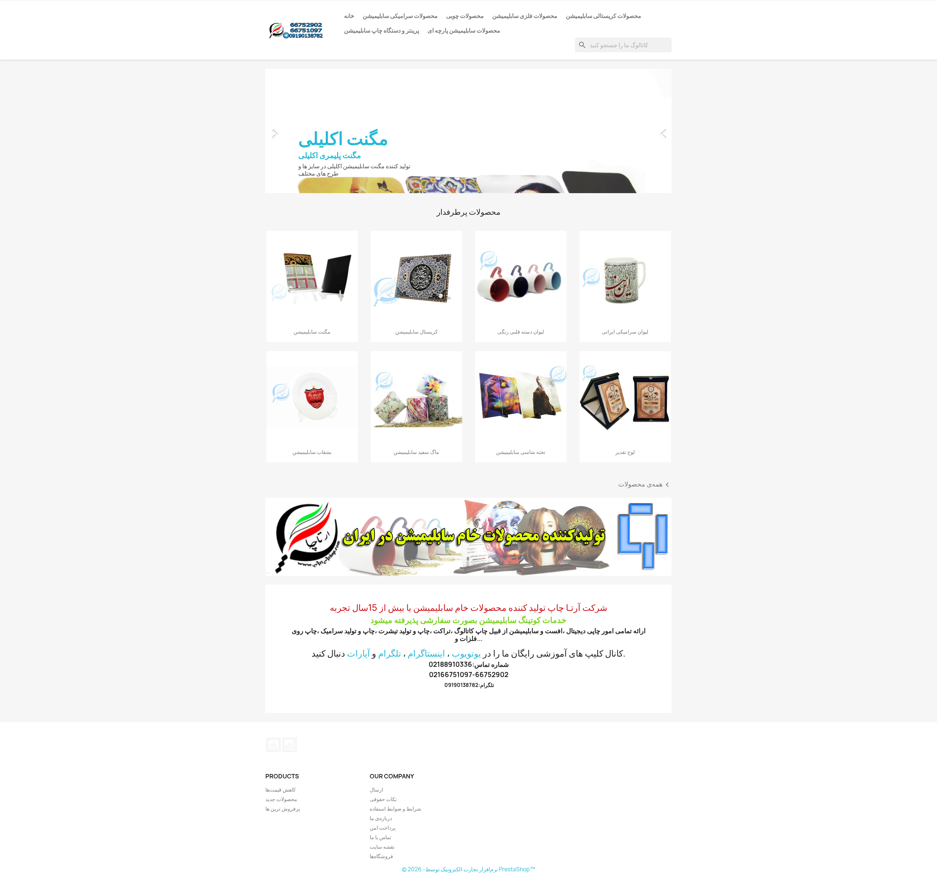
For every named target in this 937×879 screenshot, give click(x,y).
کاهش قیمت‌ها (280, 789)
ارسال (376, 789)
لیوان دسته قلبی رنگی (520, 331)
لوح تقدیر (625, 451)
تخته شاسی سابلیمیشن (520, 451)
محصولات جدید (281, 799)
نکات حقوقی (383, 799)
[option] (468, 131)
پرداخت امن (383, 827)
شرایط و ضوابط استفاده (395, 808)
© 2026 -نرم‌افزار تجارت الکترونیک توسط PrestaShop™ (468, 869)
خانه (349, 16)
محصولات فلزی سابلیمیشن (524, 16)
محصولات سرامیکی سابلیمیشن (400, 16)
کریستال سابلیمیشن (416, 331)
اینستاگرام (426, 653)
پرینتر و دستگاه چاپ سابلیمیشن (381, 30)
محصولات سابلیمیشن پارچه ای (464, 30)
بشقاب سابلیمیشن (312, 451)
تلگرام (389, 653)
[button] (295, 131)
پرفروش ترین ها (282, 808)
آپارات (358, 653)
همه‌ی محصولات (645, 484)
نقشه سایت (382, 846)
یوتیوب (273, 744)
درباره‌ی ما (381, 818)
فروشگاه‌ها (381, 856)
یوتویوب (466, 653)
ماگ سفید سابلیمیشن (416, 451)
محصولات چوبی (465, 16)
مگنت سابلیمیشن (312, 331)
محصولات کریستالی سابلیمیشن (603, 16)
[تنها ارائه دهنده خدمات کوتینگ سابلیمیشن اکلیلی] (468, 537)
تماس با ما (380, 837)
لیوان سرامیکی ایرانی (625, 331)
